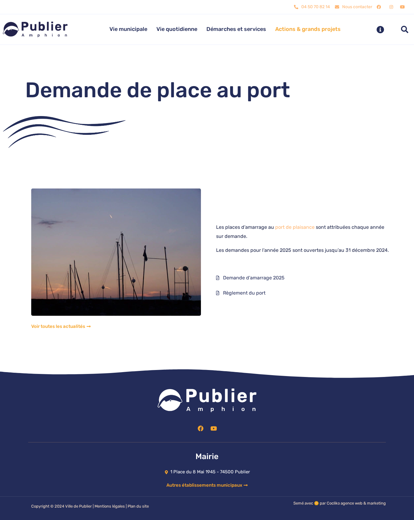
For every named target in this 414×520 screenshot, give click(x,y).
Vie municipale (128, 29)
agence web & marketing (363, 503)
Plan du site (138, 506)
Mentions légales (110, 506)
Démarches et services (236, 29)
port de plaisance (295, 227)
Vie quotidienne (176, 29)
